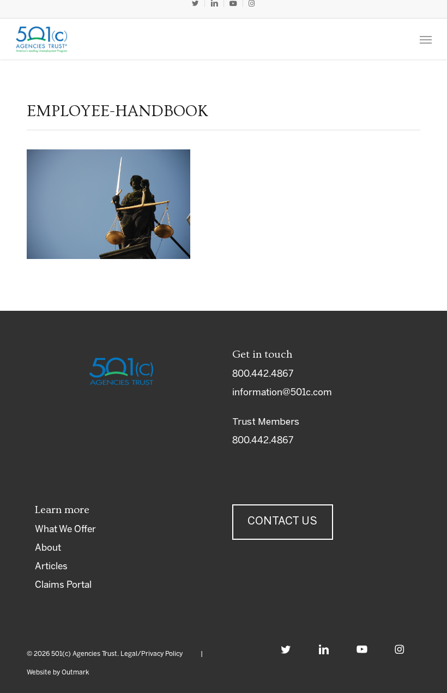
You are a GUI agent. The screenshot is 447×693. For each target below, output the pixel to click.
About (48, 548)
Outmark (75, 673)
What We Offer (65, 529)
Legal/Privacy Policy (151, 654)
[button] (426, 39)
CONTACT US (282, 521)
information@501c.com (282, 392)
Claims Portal (63, 585)
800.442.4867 (262, 374)
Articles (51, 566)
